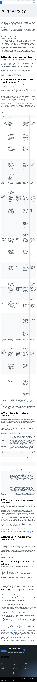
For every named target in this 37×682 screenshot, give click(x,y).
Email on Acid (27, 667)
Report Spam (3, 678)
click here (32, 640)
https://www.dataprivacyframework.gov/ (8, 529)
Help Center (14, 664)
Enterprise (2, 667)
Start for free (33, 2)
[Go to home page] (18, 2)
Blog (13, 672)
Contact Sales (27, 669)
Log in (30, 2)
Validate (2, 664)
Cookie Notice (8, 678)
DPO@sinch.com (6, 51)
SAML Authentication (4, 669)
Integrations (14, 663)
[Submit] (24, 650)
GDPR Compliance (13, 678)
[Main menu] (1, 2)
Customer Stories (15, 662)
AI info (26, 664)
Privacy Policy (32, 678)
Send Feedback (15, 668)
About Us (26, 662)
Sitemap (14, 673)
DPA (35, 678)
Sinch (26, 668)
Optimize (2, 663)
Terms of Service (26, 678)
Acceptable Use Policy (20, 678)
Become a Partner (15, 669)
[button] (19, 0)
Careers (26, 663)
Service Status (15, 667)
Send (1, 662)
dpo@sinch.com (30, 532)
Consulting (2, 668)
